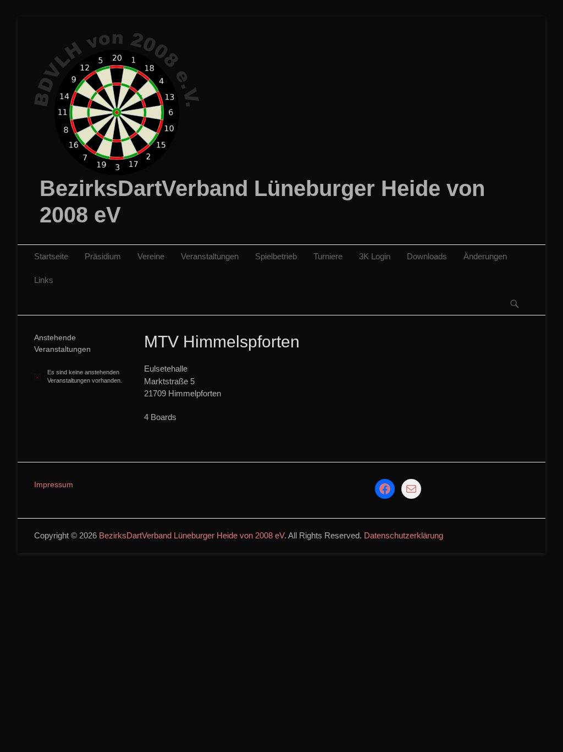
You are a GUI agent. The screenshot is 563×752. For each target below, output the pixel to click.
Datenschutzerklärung (403, 535)
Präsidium (103, 256)
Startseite (51, 256)
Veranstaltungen (210, 256)
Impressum (53, 484)
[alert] (81, 376)
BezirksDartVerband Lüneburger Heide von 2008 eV (191, 535)
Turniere (328, 256)
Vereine (150, 256)
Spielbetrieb (276, 256)
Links (43, 280)
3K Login (374, 256)
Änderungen (485, 256)
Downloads (427, 256)
